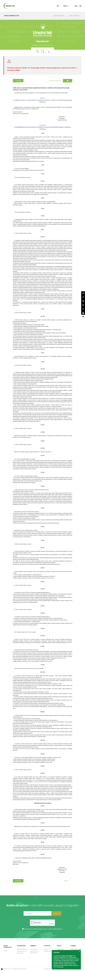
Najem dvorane (20, 953)
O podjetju (73, 949)
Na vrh (66, 881)
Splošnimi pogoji (37, 929)
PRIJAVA (56, 913)
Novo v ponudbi (33, 949)
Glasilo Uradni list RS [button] (58, 15)
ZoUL (37, 68)
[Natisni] (67, 80)
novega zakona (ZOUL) (67, 955)
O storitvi (46, 949)
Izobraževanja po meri (22, 951)
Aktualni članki (60, 949)
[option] (42, 41)
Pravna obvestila (47, 968)
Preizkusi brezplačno (48, 951)
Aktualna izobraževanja (22, 949)
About (77, 949)
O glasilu (5, 950)
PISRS (18, 70)
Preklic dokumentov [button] (74, 15)
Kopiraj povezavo (55, 80)
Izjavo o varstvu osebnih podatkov (53, 929)
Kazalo (18, 80)
